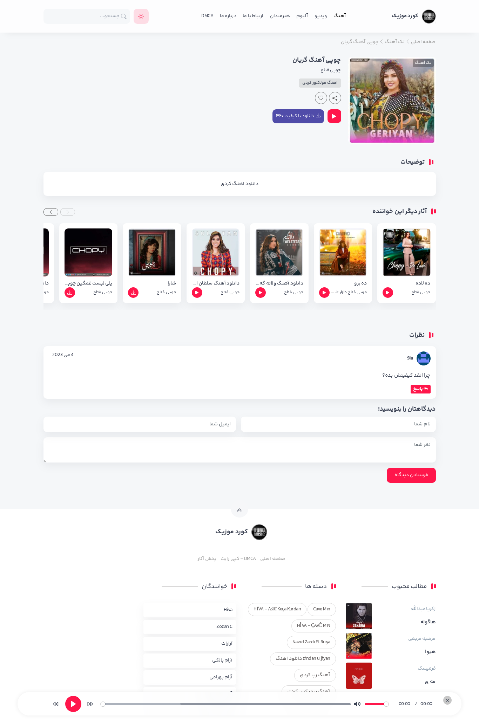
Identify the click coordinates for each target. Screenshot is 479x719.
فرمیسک (427, 668)
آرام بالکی (222, 660)
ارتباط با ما (253, 16)
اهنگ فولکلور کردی (320, 83)
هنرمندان (280, 16)
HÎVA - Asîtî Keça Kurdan (277, 609)
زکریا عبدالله (423, 609)
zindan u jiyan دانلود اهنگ (303, 659)
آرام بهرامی (220, 677)
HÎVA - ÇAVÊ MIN (313, 626)
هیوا (430, 652)
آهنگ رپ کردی (315, 675)
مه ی (430, 682)
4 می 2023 (63, 355)
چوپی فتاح (331, 70)
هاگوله (428, 622)
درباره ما (228, 16)
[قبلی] (55, 704)
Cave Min (321, 609)
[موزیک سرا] (141, 16)
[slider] (226, 704)
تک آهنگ (423, 63)
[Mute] (357, 704)
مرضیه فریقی (422, 639)
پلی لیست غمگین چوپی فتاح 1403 (88, 283)
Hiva (228, 610)
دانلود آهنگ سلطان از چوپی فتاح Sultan (216, 283)
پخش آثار (206, 559)
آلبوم (302, 16)
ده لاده (423, 283)
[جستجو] (124, 16)
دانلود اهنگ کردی (239, 184)
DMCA (207, 16)
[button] (67, 212)
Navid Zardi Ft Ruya (311, 642)
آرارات (226, 644)
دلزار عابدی (338, 292)
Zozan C (224, 627)
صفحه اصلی (272, 559)
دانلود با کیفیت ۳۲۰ (295, 115)
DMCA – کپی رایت (238, 559)
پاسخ (418, 388)
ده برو (360, 283)
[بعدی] (90, 704)
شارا (172, 283)
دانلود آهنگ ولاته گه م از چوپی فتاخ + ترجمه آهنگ (279, 283)
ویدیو (321, 16)
